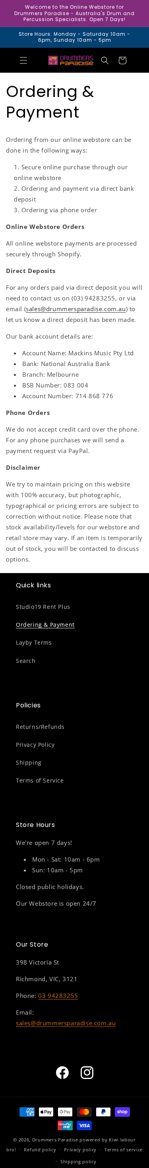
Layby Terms (34, 642)
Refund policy (40, 1150)
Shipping (29, 762)
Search (26, 660)
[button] (23, 60)
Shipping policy (78, 1161)
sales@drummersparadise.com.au (76, 309)
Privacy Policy (35, 744)
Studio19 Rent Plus (43, 606)
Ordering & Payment (45, 624)
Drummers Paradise (55, 1140)
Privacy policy (80, 1150)
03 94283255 (58, 995)
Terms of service (123, 1150)
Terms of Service (40, 780)
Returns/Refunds (40, 726)
